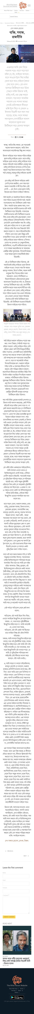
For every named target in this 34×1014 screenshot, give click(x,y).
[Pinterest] (20, 137)
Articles (16, 10)
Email (4, 880)
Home (1, 23)
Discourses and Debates (10, 6)
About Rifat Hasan (12, 4)
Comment (6, 895)
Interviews (21, 10)
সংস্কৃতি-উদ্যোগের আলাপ (22, 25)
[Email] (22, 137)
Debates (27, 10)
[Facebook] (15, 137)
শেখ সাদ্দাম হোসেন (17, 28)
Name (4, 873)
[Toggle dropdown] (13, 10)
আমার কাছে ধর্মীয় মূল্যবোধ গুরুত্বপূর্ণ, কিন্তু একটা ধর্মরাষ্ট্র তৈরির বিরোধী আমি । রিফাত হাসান (16, 961)
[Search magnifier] (24, 16)
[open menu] (29, 5)
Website (5, 888)
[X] (18, 137)
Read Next (7, 924)
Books (16, 12)
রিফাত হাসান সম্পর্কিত (20, 23)
